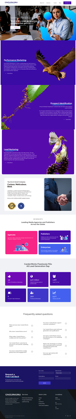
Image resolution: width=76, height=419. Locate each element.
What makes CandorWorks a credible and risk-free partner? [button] (17, 337)
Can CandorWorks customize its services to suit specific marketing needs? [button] (18, 344)
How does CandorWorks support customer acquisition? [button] (52, 323)
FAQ (39, 399)
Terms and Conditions (44, 405)
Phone (57, 376)
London (57, 408)
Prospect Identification (27, 399)
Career (40, 398)
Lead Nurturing (25, 401)
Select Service (58, 370)
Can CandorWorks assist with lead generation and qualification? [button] (52, 330)
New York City (58, 404)
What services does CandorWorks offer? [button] (18, 325)
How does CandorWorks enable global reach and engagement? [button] (18, 351)
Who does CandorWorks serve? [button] (18, 331)
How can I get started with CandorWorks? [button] (50, 353)
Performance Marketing (27, 398)
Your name (41, 370)
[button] (15, 27)
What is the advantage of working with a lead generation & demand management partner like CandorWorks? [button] (52, 346)
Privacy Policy (42, 403)
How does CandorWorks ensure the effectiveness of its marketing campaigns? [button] (52, 337)
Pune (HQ (57, 399)
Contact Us (41, 401)
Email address (42, 376)
